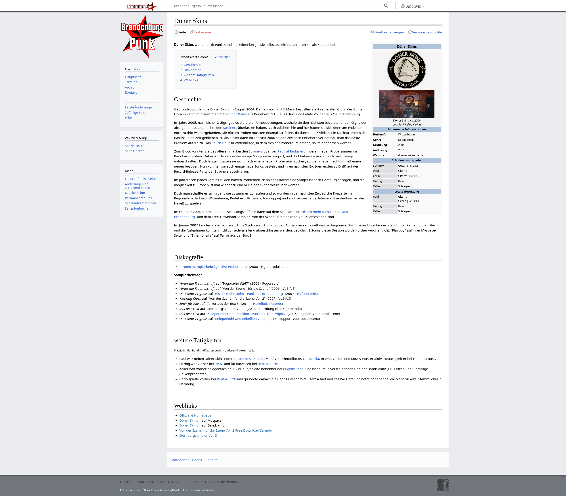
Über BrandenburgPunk (161, 490)
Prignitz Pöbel (236, 114)
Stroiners (230, 127)
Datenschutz (129, 490)
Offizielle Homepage (195, 415)
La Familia (311, 358)
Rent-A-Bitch (267, 363)
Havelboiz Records (267, 303)
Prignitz (211, 459)
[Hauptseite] (142, 36)
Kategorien (180, 459)
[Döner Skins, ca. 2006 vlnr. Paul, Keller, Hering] (407, 104)
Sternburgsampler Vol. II (198, 435)
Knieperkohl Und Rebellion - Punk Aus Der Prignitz (246, 313)
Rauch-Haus (221, 143)
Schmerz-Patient (251, 358)
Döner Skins (188, 420)
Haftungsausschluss (198, 490)
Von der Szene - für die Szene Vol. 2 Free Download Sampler (226, 430)
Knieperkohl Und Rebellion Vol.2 (240, 318)
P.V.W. (219, 363)
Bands (197, 459)
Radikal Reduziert (291, 151)
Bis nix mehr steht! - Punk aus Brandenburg (249, 293)
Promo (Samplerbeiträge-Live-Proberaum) (214, 266)
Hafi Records (307, 293)
